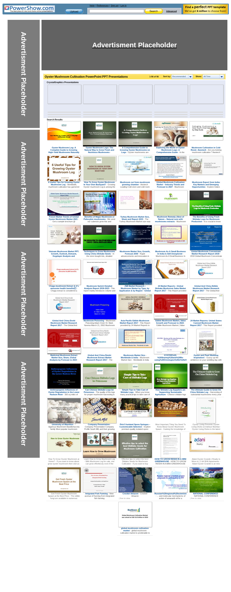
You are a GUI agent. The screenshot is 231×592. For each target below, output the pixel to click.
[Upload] (74, 11)
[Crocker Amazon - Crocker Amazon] (135, 492)
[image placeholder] (58, 94)
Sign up (114, 5)
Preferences (102, 5)
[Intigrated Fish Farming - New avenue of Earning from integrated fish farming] (99, 492)
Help (92, 5)
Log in (123, 5)
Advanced (171, 11)
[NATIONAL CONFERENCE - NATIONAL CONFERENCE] (206, 492)
